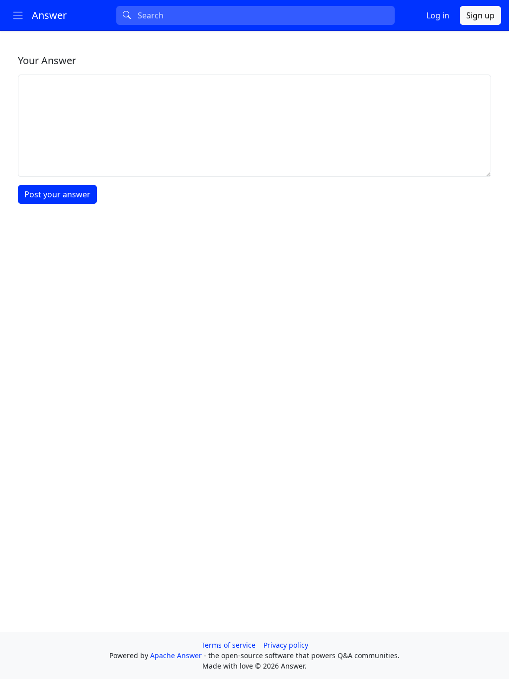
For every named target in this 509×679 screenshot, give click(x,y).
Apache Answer (177, 655)
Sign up (480, 15)
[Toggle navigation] (18, 15)
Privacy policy (285, 645)
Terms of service (228, 645)
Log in (437, 15)
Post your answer (57, 194)
